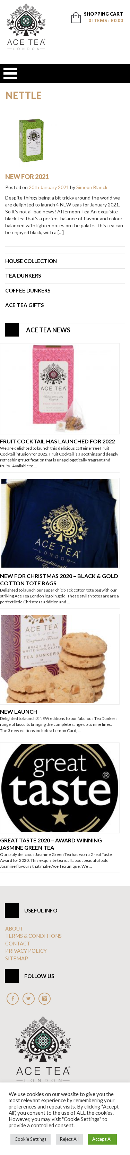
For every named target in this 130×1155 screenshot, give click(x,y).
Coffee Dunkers (27, 290)
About (14, 928)
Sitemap (16, 958)
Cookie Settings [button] (30, 1139)
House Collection (31, 261)
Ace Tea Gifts (24, 305)
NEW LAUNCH (18, 711)
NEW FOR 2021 (27, 176)
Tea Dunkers (23, 275)
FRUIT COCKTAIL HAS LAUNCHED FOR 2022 (57, 441)
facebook (13, 999)
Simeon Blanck (91, 187)
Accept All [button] (102, 1139)
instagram (44, 999)
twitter (29, 999)
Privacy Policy (26, 951)
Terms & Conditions (33, 936)
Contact (17, 943)
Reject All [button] (69, 1139)
